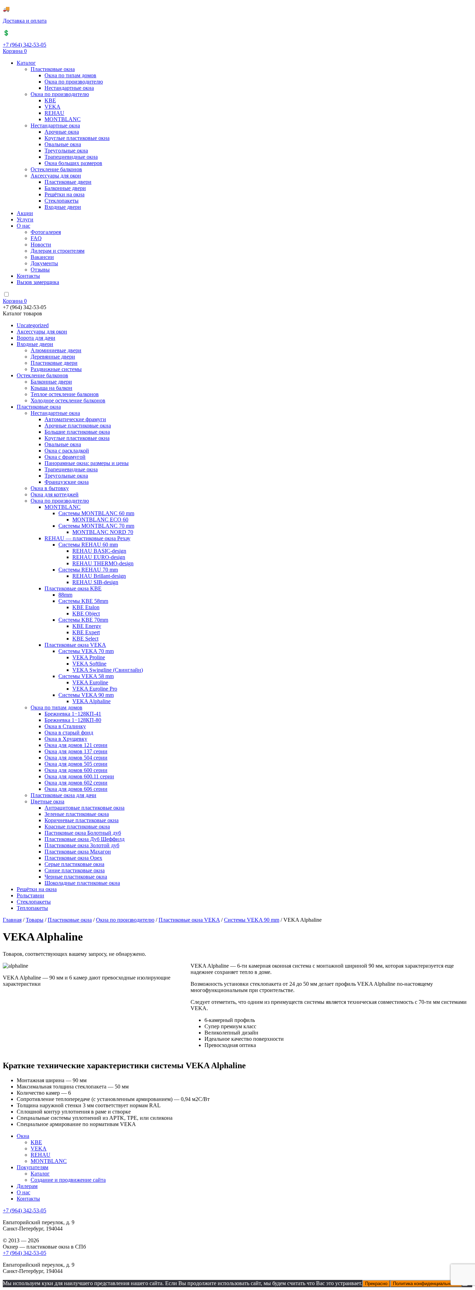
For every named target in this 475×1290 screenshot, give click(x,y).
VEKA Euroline (90, 682)
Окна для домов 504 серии (76, 758)
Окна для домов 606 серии (76, 789)
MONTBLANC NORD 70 (102, 532)
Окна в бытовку (50, 488)
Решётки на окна (64, 194)
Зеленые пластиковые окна (77, 814)
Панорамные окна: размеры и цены (87, 463)
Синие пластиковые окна (75, 870)
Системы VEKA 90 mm (86, 695)
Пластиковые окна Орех (73, 858)
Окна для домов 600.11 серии (79, 776)
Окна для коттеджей (55, 494)
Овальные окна (63, 144)
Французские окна (67, 482)
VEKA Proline (88, 657)
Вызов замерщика (38, 282)
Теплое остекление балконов (65, 394)
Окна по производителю (74, 82)
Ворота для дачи (36, 338)
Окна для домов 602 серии (76, 783)
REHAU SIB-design (95, 582)
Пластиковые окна (53, 69)
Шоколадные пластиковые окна (82, 883)
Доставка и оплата (25, 21)
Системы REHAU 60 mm (88, 545)
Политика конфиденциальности (426, 1283)
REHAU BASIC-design (99, 551)
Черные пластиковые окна (76, 877)
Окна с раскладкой (67, 451)
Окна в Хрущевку (66, 739)
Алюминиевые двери (56, 350)
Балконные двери (65, 188)
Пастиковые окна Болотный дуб (83, 833)
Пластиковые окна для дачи (63, 795)
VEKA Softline (89, 664)
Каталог (26, 63)
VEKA (53, 107)
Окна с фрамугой (65, 457)
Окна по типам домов (70, 75)
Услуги (25, 219)
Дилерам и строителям (57, 251)
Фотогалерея (46, 232)
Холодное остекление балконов (68, 400)
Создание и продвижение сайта (68, 1180)
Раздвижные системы (56, 369)
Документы (44, 263)
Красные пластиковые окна (77, 826)
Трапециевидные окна (71, 157)
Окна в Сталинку (65, 726)
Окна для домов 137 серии (76, 751)
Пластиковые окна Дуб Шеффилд (84, 839)
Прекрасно (376, 1283)
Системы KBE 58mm (83, 601)
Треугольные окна (66, 151)
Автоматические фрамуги (75, 419)
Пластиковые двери (68, 182)
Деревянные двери (53, 357)
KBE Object (86, 613)
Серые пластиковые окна (74, 864)
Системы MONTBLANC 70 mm (96, 526)
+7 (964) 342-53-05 (24, 45)
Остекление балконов (56, 169)
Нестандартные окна (69, 88)
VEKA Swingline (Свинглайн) (107, 670)
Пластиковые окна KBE (73, 588)
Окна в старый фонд (69, 733)
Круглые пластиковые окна (77, 138)
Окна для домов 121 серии (76, 745)
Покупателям (32, 1167)
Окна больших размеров (73, 163)
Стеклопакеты (62, 201)
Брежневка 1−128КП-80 (73, 720)
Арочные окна (62, 132)
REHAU (54, 113)
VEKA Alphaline (91, 701)
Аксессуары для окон (56, 176)
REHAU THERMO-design (103, 563)
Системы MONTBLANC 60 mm (96, 513)
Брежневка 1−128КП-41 (73, 714)
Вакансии (42, 257)
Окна (23, 1136)
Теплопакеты (32, 908)
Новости (41, 244)
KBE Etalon (85, 607)
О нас (23, 226)
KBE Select (85, 639)
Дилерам (27, 1186)
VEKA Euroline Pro (94, 689)
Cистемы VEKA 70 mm (86, 651)
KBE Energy (86, 626)
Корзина (15, 51)
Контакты (28, 276)
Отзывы (40, 270)
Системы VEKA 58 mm (86, 676)
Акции (25, 213)
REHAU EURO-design (98, 557)
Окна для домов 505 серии (76, 764)
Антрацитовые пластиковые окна (84, 808)
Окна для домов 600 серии (76, 770)
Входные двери (63, 207)
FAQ (36, 238)
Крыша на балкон (51, 388)
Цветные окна (47, 801)
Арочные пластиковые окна (78, 425)
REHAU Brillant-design (99, 576)
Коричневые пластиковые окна (82, 820)
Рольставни (30, 895)
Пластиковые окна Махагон (78, 852)
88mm (65, 595)
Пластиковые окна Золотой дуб (82, 845)
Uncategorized (33, 325)
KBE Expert (86, 632)
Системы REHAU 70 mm (88, 570)
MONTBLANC (63, 119)
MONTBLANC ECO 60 (100, 519)
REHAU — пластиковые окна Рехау (87, 538)
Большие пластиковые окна (77, 432)
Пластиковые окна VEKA (75, 645)
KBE (50, 100)
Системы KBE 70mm (83, 620)
